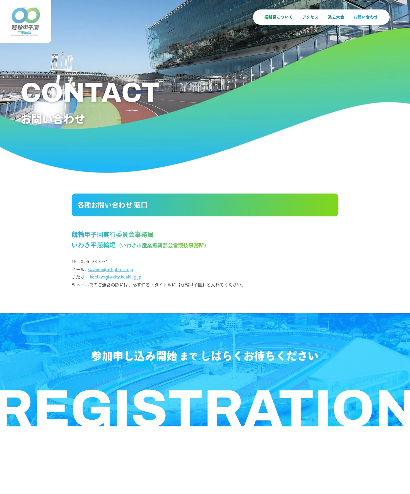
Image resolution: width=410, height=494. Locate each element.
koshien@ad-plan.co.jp (110, 269)
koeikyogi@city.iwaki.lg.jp (116, 277)
